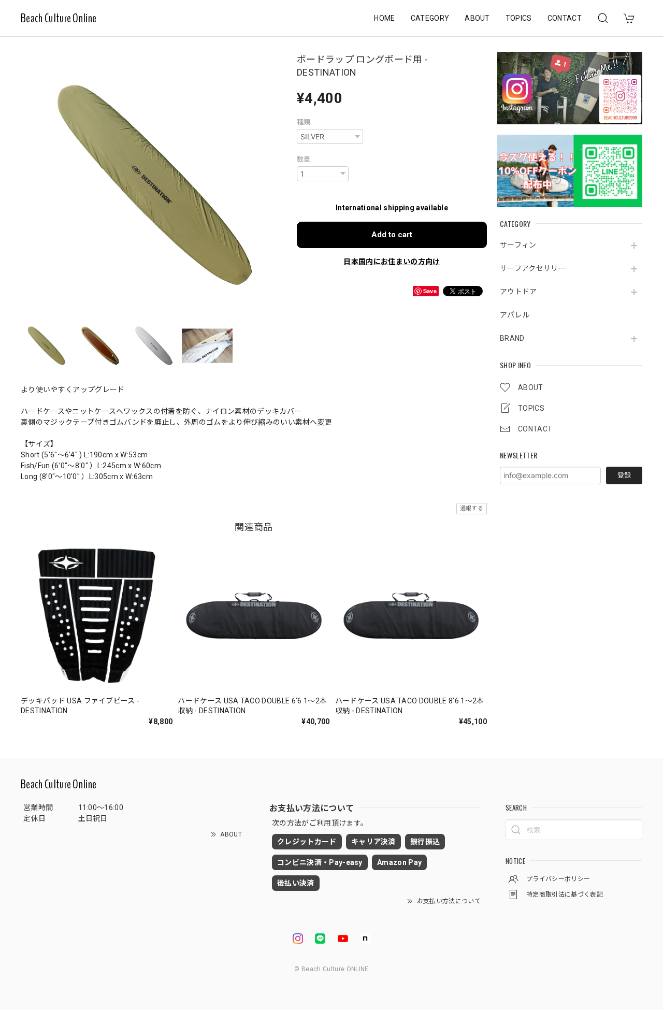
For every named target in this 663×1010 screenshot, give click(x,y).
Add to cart (391, 234)
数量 (304, 159)
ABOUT (477, 18)
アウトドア (518, 291)
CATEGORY (430, 18)
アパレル (514, 315)
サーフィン (518, 245)
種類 (304, 122)
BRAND (512, 338)
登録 (624, 475)
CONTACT (564, 18)
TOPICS (519, 18)
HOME (384, 18)
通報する (471, 508)
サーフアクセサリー (533, 268)
